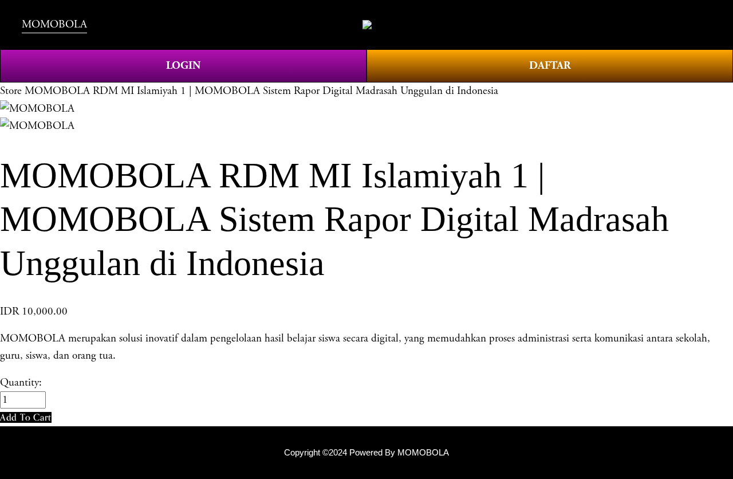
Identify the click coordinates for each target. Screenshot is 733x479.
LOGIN (183, 65)
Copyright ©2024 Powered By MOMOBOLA (366, 452)
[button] (26, 417)
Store (11, 91)
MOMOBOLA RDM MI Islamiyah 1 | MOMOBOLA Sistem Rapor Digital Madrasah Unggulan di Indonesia (261, 91)
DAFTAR (550, 65)
